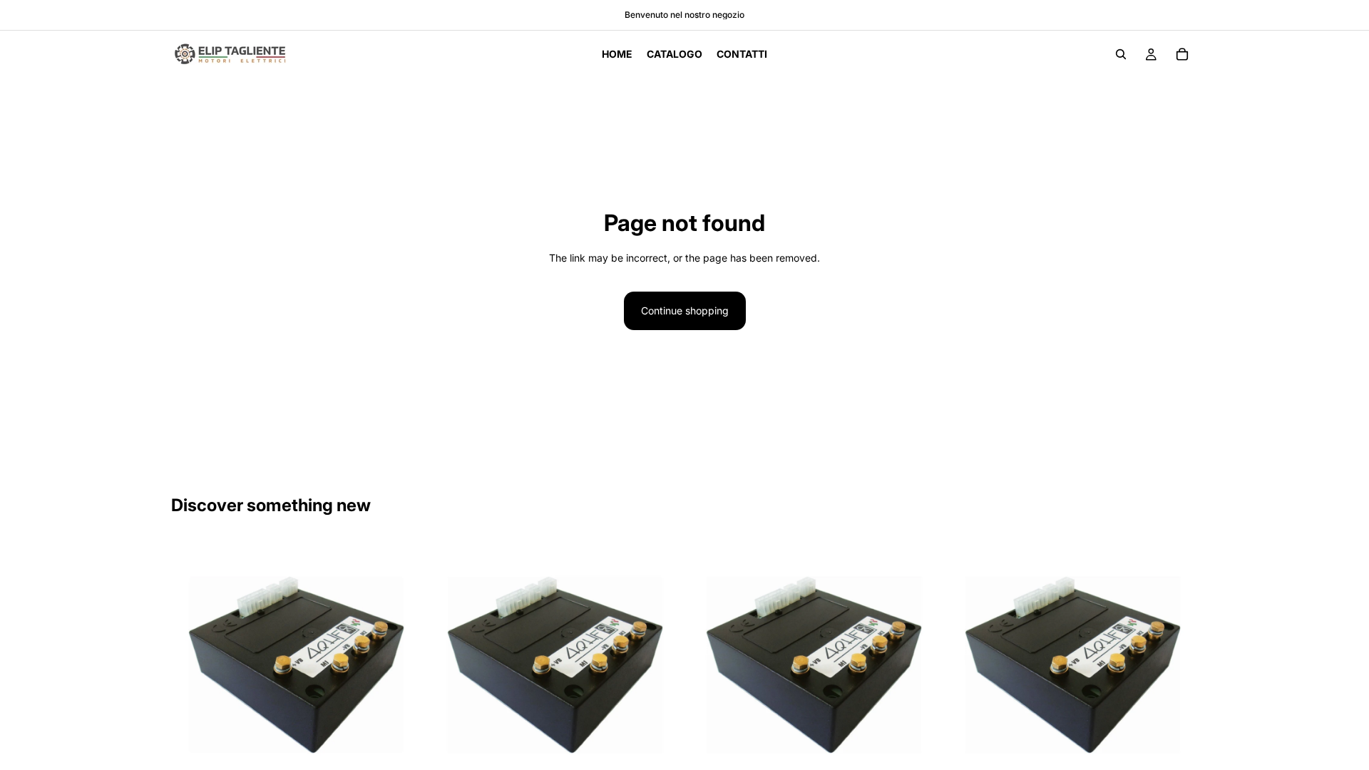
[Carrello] (1182, 54)
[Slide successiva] (400, 665)
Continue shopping (685, 310)
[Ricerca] (1121, 54)
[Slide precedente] (192, 665)
